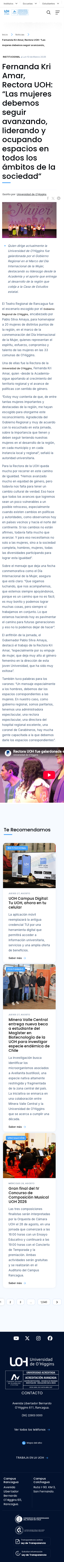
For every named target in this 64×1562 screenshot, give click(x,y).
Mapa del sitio (34, 1442)
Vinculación (16, 1138)
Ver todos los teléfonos (30, 1429)
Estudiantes (49, 3)
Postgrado (16, 969)
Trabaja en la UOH (30, 1458)
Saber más (16, 957)
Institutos (9, 3)
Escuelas (28, 3)
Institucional (11, 56)
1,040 (44, 1302)
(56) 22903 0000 (32, 1415)
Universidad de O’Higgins (17, 368)
